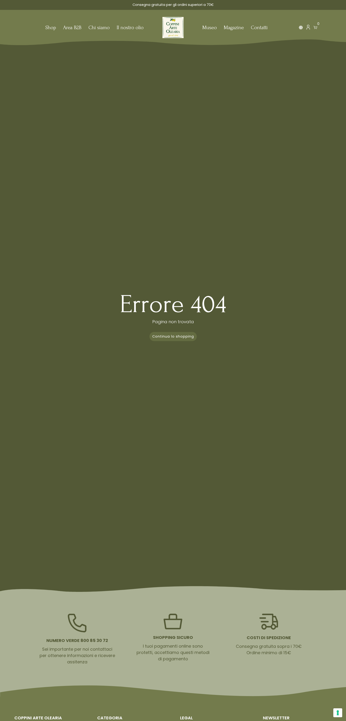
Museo (209, 28)
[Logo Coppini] (173, 27)
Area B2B (72, 28)
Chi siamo (99, 28)
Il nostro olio (130, 28)
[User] (308, 28)
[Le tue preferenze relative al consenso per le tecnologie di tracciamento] (337, 712)
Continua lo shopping (173, 336)
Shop (50, 28)
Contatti (259, 28)
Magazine (234, 28)
